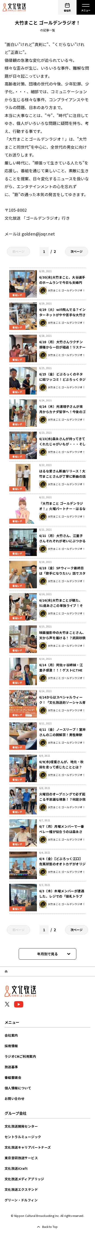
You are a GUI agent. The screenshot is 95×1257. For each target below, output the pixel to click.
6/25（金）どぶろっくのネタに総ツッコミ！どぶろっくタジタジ (62, 379)
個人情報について (18, 1088)
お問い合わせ (14, 1098)
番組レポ (17, 295)
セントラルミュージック (23, 1136)
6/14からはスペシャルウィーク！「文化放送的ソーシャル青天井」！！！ (62, 702)
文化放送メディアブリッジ (24, 1179)
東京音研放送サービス (21, 1158)
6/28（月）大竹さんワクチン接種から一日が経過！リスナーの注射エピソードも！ (62, 347)
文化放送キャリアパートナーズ (28, 1147)
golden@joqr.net (38, 234)
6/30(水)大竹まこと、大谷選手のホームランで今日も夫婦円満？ (62, 282)
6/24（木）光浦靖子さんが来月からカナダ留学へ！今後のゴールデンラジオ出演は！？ (62, 411)
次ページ (77, 251)
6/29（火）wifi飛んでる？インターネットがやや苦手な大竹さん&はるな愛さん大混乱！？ (62, 314)
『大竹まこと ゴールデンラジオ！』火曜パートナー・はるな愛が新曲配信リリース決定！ (62, 508)
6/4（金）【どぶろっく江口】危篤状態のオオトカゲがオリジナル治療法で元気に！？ (62, 863)
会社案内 (11, 1035)
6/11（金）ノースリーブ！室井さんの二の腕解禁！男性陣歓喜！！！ (62, 734)
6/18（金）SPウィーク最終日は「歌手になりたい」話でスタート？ (62, 573)
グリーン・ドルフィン (21, 1200)
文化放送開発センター (21, 1126)
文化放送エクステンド (21, 1189)
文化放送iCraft (16, 1168)
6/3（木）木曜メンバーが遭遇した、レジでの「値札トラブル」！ (61, 896)
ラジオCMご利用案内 (20, 1056)
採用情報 (11, 1045)
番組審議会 (13, 1077)
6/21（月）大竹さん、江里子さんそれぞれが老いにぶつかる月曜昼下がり (62, 540)
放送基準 (11, 1067)
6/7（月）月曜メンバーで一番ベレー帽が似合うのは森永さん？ (61, 831)
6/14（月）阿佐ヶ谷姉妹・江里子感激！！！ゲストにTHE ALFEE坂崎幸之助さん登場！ (62, 670)
